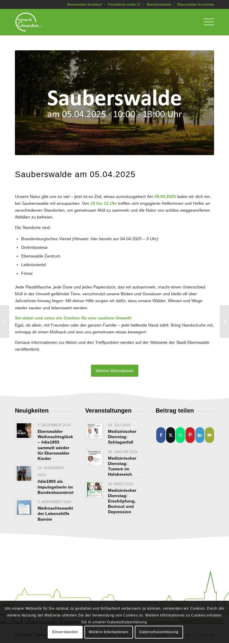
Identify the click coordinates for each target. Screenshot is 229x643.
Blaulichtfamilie (159, 4)
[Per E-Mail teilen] (209, 435)
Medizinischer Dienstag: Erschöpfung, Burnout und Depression (122, 501)
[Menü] (206, 22)
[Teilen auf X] (170, 435)
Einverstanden (65, 632)
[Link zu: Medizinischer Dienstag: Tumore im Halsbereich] (94, 457)
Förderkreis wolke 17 (124, 4)
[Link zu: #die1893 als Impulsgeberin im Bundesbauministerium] (24, 473)
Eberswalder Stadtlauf (84, 4)
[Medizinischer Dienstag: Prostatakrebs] (4, 321)
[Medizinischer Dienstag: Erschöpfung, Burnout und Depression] (224, 321)
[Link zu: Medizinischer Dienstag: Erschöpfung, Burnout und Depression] (94, 489)
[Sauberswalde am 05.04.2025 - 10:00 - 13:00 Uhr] (114, 102)
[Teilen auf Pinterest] (190, 435)
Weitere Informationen (109, 632)
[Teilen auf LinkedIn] (200, 435)
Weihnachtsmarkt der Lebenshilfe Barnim (55, 513)
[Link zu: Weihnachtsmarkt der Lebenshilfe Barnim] (24, 507)
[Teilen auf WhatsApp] (180, 435)
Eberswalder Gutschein (195, 4)
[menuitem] (84, 4)
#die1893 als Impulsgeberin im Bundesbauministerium (61, 486)
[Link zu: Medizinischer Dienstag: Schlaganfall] (94, 430)
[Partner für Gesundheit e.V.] (28, 22)
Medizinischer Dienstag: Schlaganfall (122, 436)
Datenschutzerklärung (159, 632)
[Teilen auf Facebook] (160, 435)
